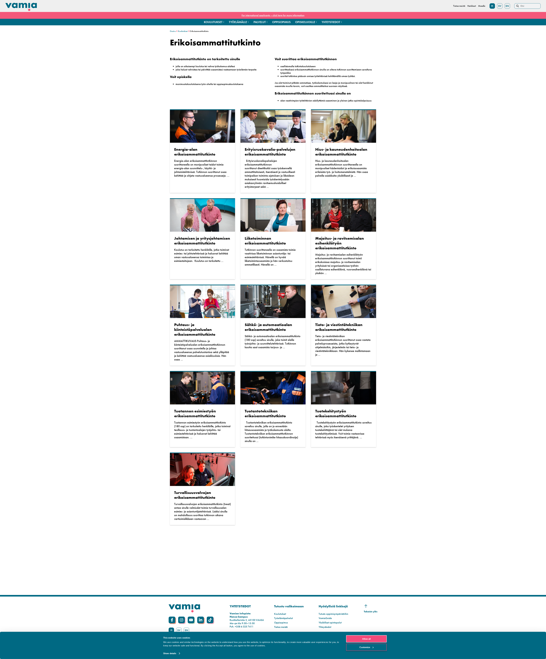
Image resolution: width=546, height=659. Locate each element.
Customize (364, 647)
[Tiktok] (210, 620)
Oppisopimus (281, 622)
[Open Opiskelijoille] (316, 22)
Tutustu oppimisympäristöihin (333, 613)
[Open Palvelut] (267, 22)
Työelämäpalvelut (283, 618)
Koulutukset (183, 31)
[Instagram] (181, 620)
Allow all (366, 639)
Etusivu (173, 31)
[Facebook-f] (172, 620)
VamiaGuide (325, 618)
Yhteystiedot (325, 627)
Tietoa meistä (281, 627)
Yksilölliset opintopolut (330, 622)
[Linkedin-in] (200, 620)
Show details (169, 653)
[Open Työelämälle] (248, 22)
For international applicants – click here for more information (273, 15)
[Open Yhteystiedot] (341, 22)
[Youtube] (191, 620)
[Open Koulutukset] (223, 22)
